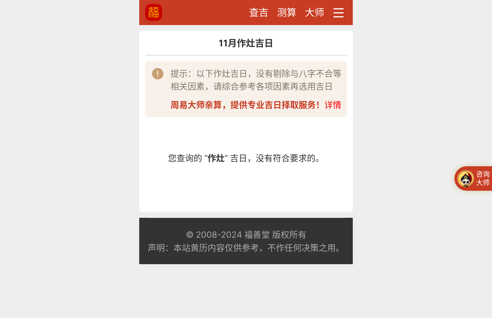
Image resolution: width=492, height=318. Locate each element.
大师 (314, 12)
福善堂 (257, 234)
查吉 (258, 12)
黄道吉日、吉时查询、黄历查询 (174, 12)
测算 (286, 12)
